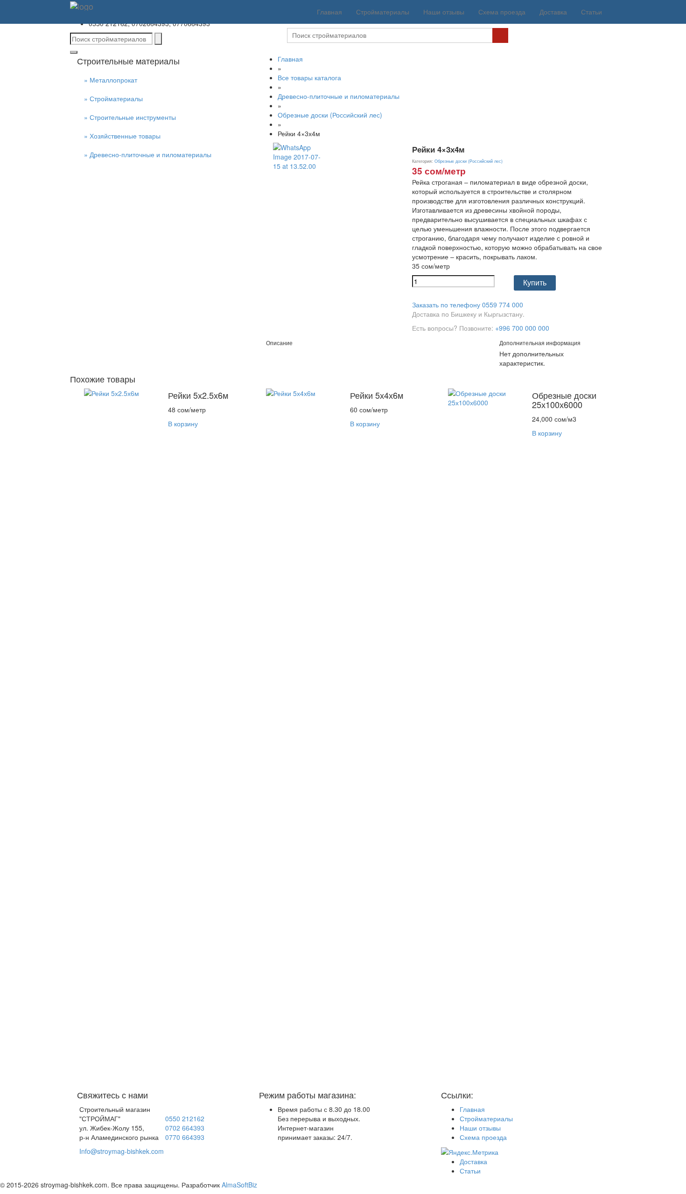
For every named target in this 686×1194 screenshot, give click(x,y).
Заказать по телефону (467, 304)
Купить (534, 283)
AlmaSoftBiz (239, 1184)
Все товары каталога (309, 77)
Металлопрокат (113, 79)
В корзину (183, 423)
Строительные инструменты (133, 117)
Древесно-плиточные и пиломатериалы (150, 154)
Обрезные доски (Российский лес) (330, 114)
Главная (329, 11)
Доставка (553, 11)
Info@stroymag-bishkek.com (121, 1151)
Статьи (591, 11)
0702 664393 (184, 1127)
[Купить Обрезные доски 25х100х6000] (483, 737)
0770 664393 (184, 1137)
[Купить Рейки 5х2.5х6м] (119, 737)
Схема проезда (501, 11)
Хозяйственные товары (125, 135)
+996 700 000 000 (522, 328)
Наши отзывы (443, 11)
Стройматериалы (382, 11)
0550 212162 (184, 1118)
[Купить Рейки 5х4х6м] (301, 737)
